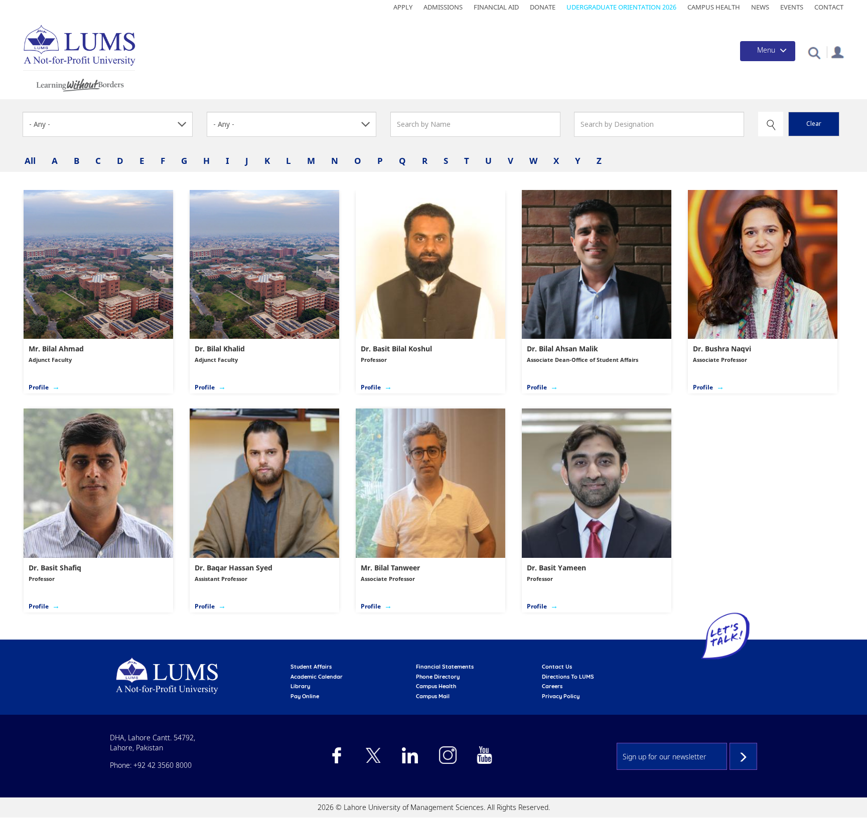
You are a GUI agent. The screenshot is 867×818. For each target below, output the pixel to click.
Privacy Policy (561, 696)
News (760, 7)
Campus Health (713, 7)
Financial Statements (445, 666)
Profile (39, 387)
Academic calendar (317, 676)
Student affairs (311, 666)
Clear (813, 123)
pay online (305, 696)
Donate (542, 7)
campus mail (433, 696)
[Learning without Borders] (79, 83)
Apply (402, 7)
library (300, 686)
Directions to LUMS (568, 676)
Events (791, 7)
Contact (828, 7)
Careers (552, 686)
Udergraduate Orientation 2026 (621, 7)
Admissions (443, 7)
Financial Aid (496, 7)
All (30, 160)
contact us (557, 666)
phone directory (438, 676)
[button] (814, 52)
